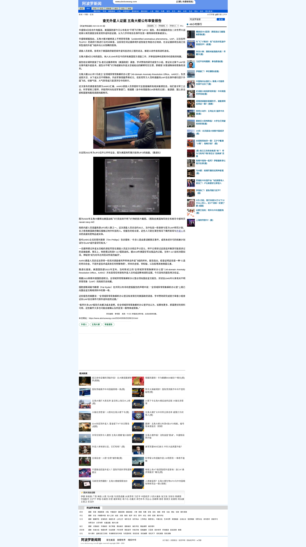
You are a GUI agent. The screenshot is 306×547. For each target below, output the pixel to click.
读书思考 (206, 519)
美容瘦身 (175, 519)
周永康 (181, 499)
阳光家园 (159, 533)
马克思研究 (127, 533)
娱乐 (116, 8)
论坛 (123, 8)
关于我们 (165, 540)
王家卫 (84, 502)
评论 (94, 8)
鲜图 (179, 530)
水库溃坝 (129, 496)
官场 (168, 11)
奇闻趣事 (143, 530)
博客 (129, 8)
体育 (185, 11)
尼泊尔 (91, 502)
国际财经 (144, 11)
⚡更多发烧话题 (88, 493)
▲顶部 (199, 540)
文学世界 (99, 523)
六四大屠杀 (155, 496)
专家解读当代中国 (115, 533)
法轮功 (171, 496)
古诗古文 (183, 519)
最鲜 (90, 530)
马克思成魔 (119, 496)
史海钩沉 (104, 519)
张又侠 (164, 496)
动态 (116, 515)
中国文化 (159, 519)
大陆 (119, 11)
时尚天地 (135, 530)
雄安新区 (117, 499)
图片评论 (160, 515)
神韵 (99, 496)
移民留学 (128, 530)
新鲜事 (108, 8)
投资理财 (191, 519)
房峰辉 (155, 499)
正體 (179, 2)
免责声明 (182, 540)
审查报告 (108, 324)
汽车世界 (120, 530)
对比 (144, 515)
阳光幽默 (144, 533)
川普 (104, 496)
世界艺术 (91, 523)
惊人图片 (91, 533)
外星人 (179, 231)
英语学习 (214, 519)
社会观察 (112, 530)
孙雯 (111, 499)
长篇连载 (107, 523)
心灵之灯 (120, 519)
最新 (97, 11)
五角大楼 (96, 324)
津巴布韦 (140, 499)
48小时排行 (195, 24)
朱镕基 (89, 496)
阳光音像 (167, 533)
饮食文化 (96, 530)
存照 (149, 515)
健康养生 (96, 519)
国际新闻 (135, 11)
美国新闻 (111, 11)
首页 (81, 8)
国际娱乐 (128, 526)
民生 (173, 11)
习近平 (137, 496)
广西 (95, 496)
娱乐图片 (151, 526)
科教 (162, 11)
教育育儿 (151, 519)
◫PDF (224, 14)
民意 (154, 515)
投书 (140, 515)
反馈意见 (174, 540)
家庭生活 (112, 519)
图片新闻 (183, 512)
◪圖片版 (218, 14)
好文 (135, 515)
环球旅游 (165, 530)
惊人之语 (110, 515)
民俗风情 (173, 530)
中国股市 (85, 499)
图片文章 (115, 523)
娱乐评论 (135, 526)
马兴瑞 (110, 496)
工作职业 (143, 519)
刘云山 (148, 499)
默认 (181, 26)
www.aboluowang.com (126, 2)
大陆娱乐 (96, 526)
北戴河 (132, 499)
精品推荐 (143, 526)
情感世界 (104, 530)
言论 (94, 515)
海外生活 (128, 519)
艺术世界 (167, 519)
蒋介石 (125, 499)
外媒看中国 (102, 515)
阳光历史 (136, 533)
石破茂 (105, 499)
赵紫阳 (174, 499)
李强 (99, 499)
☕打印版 (210, 14)
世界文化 (199, 519)
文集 (121, 515)
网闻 (157, 11)
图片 (208, 11)
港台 (196, 11)
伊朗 (83, 496)
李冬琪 (117, 314)
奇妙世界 (157, 530)
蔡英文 (167, 499)
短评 (130, 515)
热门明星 (112, 526)
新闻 (88, 8)
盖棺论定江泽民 (102, 533)
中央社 (129, 314)
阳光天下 (152, 533)
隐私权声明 (191, 540)
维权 (179, 11)
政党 (126, 515)
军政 (104, 11)
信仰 (201, 11)
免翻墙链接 (187, 2)
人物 (151, 11)
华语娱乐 (104, 526)
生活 (101, 8)
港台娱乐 (120, 526)
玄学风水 (135, 519)
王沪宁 (93, 499)
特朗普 (178, 496)
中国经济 (126, 11)
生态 (190, 11)
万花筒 (150, 530)
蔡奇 (161, 499)
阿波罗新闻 (92, 3)
